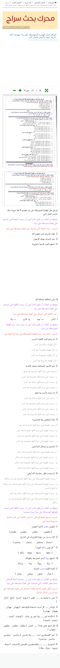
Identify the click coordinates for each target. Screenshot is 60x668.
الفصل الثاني (16, 3)
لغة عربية (28, 3)
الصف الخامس (40, 3)
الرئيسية (51, 3)
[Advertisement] (30, 63)
